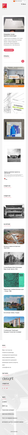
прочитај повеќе (9, 50)
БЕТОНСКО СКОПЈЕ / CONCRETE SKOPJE (12, 422)
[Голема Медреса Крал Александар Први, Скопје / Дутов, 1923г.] (14, 258)
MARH (12, 431)
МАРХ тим (4, 406)
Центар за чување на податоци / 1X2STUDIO (12, 247)
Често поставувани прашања (9, 418)
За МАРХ (4, 402)
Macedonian (18, 1)
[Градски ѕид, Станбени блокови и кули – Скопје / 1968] (14, 280)
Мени (24, 4)
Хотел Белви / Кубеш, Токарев (11, 312)
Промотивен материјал (8, 410)
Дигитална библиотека (8, 414)
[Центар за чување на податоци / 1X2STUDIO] (14, 236)
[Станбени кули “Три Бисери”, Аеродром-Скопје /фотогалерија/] (14, 322)
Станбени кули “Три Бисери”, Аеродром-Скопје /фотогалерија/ (12, 331)
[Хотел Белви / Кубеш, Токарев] (14, 302)
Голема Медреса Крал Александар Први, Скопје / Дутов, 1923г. (13, 268)
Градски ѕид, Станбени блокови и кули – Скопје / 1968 (14, 290)
